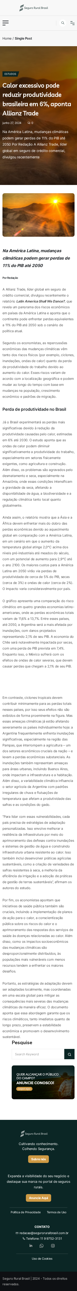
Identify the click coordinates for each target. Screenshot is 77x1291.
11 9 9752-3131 (51, 1238)
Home (6, 38)
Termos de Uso (56, 1212)
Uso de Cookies (42, 1258)
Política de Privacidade (25, 1212)
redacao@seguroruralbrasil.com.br (44, 1233)
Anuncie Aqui (38, 1198)
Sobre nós (38, 1159)
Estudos (10, 73)
